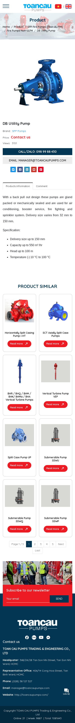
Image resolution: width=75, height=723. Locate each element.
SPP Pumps (19, 131)
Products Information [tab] (18, 186)
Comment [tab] (41, 186)
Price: (6, 137)
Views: (6, 143)
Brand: (7, 131)
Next (61, 544)
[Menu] (6, 6)
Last (37, 550)
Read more (16, 343)
